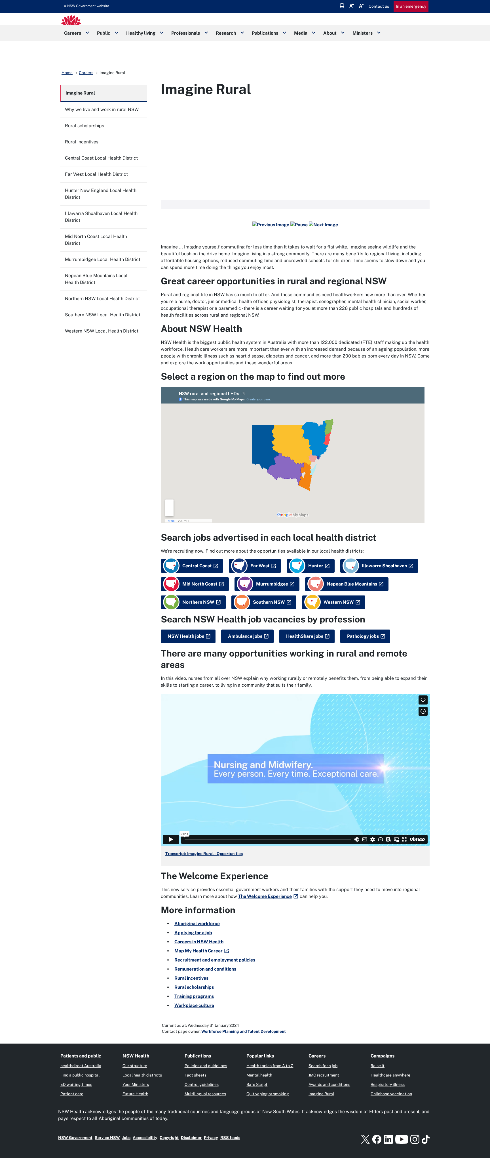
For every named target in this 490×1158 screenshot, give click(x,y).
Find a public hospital (80, 1075)
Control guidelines (202, 1084)
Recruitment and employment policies (214, 960)
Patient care (71, 1094)
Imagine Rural (321, 1094)
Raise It (378, 1065)
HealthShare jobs (304, 636)
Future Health (135, 1094)
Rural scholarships (194, 987)
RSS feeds (230, 1137)
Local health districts (142, 1075)
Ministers (362, 33)
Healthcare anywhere (390, 1075)
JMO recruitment (324, 1075)
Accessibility (145, 1137)
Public (103, 33)
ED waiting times (76, 1084)
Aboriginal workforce (197, 923)
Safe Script (256, 1084)
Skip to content (86, 6)
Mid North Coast (199, 584)
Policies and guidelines (206, 1065)
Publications (265, 33)
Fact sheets (195, 1075)
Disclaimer (191, 1137)
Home (67, 72)
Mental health (259, 1075)
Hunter (315, 565)
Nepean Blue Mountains (352, 584)
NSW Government (75, 1137)
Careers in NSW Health (198, 941)
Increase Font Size (351, 5)
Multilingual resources (205, 1094)
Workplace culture (194, 1005)
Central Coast (197, 565)
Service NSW (107, 1137)
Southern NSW (269, 602)
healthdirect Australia (80, 1065)
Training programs (194, 996)
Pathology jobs (363, 636)
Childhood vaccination (391, 1094)
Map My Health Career (198, 951)
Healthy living (140, 33)
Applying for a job (193, 932)
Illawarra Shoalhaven (384, 565)
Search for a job (323, 1065)
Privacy (211, 1137)
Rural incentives (191, 978)
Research (226, 33)
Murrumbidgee (272, 584)
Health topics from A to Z (269, 1065)
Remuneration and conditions (205, 969)
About (330, 33)
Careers (72, 33)
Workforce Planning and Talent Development (243, 1031)
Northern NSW (198, 602)
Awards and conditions (329, 1084)
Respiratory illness (388, 1084)
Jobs (126, 1137)
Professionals (185, 33)
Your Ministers (135, 1084)
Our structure (134, 1065)
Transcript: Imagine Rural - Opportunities (204, 853)
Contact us (379, 6)
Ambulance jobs (245, 636)
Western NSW (339, 602)
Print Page (342, 5)
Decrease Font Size (361, 5)
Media (300, 33)
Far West (260, 565)
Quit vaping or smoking (267, 1094)
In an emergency (411, 6)
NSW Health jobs (186, 636)
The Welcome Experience (265, 896)
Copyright (169, 1137)
